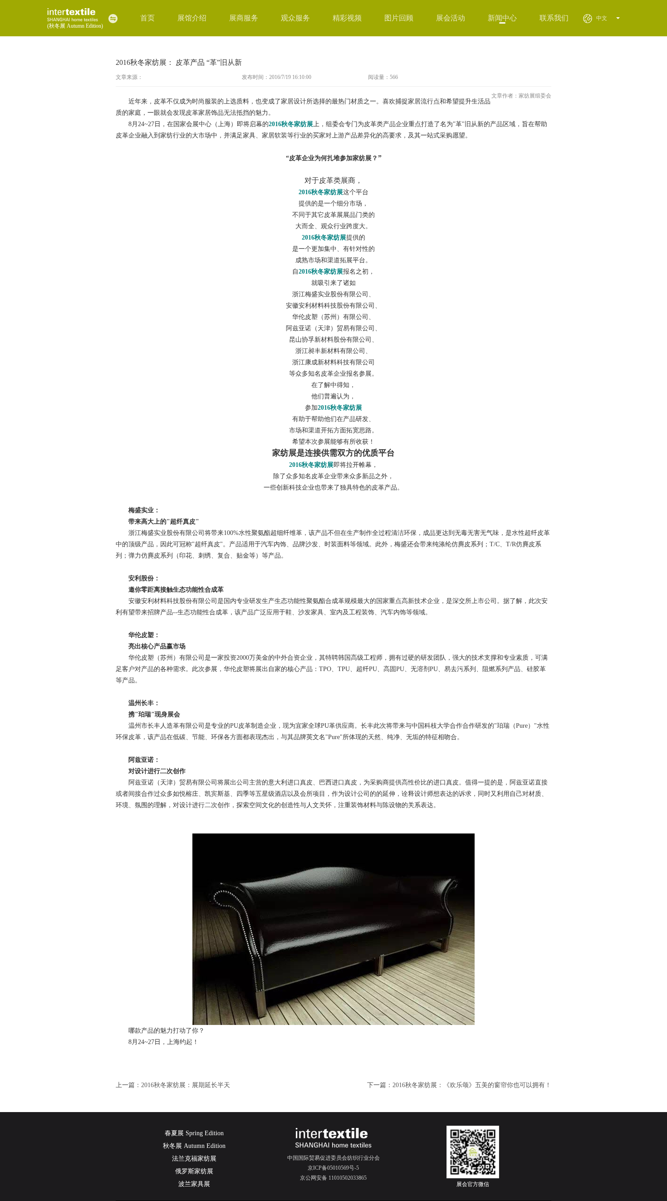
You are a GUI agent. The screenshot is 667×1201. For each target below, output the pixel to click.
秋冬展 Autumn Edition (194, 1145)
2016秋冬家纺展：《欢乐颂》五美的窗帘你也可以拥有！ (471, 1085)
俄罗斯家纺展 (194, 1171)
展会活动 (450, 18)
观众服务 (295, 18)
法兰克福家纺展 (194, 1158)
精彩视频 (347, 18)
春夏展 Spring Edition (194, 1133)
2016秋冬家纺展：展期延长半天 (185, 1085)
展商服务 (243, 18)
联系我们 (554, 18)
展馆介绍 (191, 18)
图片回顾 (398, 18)
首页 (147, 18)
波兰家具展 (194, 1184)
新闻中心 (502, 18)
